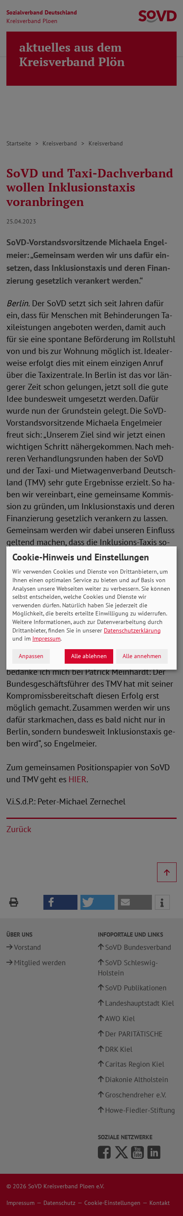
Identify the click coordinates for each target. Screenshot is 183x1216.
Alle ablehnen (89, 656)
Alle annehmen (142, 656)
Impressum (46, 638)
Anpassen (31, 656)
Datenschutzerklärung (132, 630)
